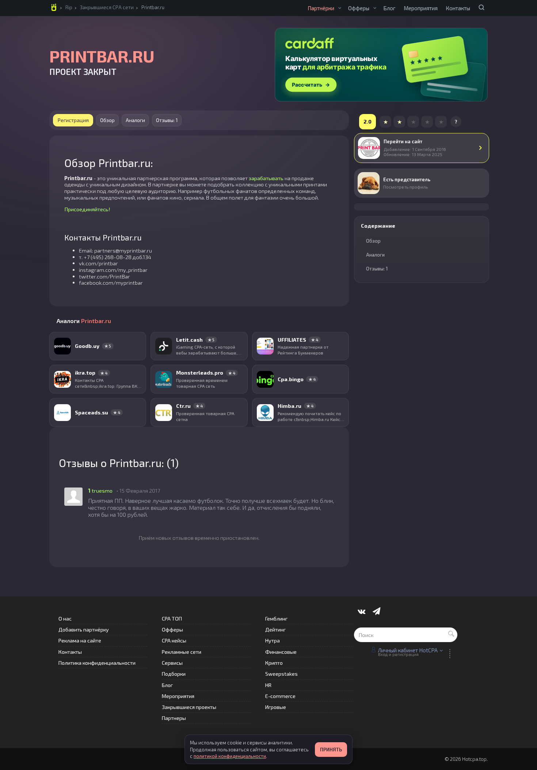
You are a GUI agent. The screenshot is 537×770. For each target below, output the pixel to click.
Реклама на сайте (79, 640)
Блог (389, 8)
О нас (65, 618)
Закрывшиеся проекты (189, 707)
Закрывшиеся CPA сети (107, 7)
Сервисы (172, 663)
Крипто (274, 663)
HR (268, 685)
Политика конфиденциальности (97, 663)
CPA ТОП (172, 618)
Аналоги (135, 120)
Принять (331, 749)
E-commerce (280, 696)
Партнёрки (321, 8)
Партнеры (174, 718)
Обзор (107, 120)
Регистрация (73, 120)
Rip (68, 7)
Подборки (174, 674)
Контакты (458, 8)
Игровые (275, 707)
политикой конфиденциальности (230, 756)
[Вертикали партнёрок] (340, 8)
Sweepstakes (281, 674)
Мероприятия (421, 8)
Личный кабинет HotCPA (408, 650)
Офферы (358, 8)
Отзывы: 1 (167, 120)
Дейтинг (275, 629)
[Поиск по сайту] (481, 7)
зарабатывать (266, 178)
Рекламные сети (181, 652)
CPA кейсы (174, 640)
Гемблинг (276, 618)
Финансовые (281, 652)
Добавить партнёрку (83, 629)
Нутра (272, 640)
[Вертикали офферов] (375, 8)
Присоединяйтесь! (87, 209)
